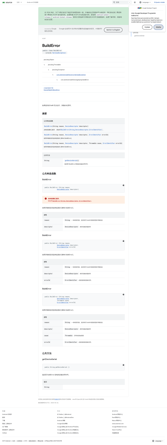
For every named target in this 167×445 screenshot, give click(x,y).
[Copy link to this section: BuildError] (53, 180)
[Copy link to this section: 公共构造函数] (58, 174)
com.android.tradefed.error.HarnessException (71, 75)
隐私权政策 (32, 441)
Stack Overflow (117, 430)
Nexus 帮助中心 (117, 420)
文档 (18, 2)
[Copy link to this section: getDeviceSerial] (58, 359)
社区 (13, 441)
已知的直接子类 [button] (52, 89)
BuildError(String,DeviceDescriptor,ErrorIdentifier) (81, 130)
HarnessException (59, 53)
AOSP (44, 38)
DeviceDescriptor (71, 126)
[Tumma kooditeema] (123, 185)
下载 (3, 420)
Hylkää (147, 27)
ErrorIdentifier (95, 135)
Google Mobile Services (119, 427)
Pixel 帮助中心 (116, 417)
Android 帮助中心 (117, 414)
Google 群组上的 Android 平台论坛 (68, 427)
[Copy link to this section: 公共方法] (53, 353)
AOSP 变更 (48, 19)
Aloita (158, 27)
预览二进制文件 (7, 423)
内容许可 (57, 399)
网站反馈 (40, 441)
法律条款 (19, 441)
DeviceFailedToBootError (52, 90)
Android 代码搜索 (32, 2)
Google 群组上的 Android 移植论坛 (68, 433)
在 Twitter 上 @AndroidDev (65, 417)
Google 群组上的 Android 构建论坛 (68, 430)
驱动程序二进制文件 (8, 430)
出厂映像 (5, 427)
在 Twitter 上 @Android (64, 414)
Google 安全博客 (62, 423)
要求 (3, 417)
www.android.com (118, 423)
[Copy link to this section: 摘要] (49, 114)
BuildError (48, 126)
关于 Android (6, 441)
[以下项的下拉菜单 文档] (22, 2)
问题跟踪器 (115, 433)
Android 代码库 (7, 414)
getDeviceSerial (71, 160)
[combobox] (122, 2)
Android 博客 (61, 420)
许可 (25, 441)
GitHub (4, 433)
